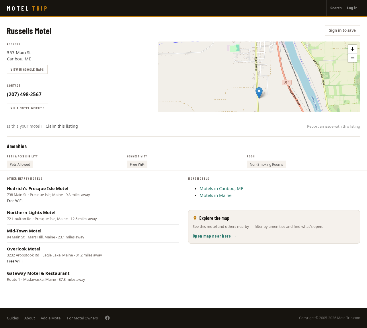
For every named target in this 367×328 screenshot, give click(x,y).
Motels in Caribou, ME (221, 188)
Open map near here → (215, 235)
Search (336, 7)
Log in (352, 7)
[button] (259, 93)
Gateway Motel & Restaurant (38, 273)
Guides (13, 318)
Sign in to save (342, 30)
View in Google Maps (27, 69)
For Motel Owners (82, 318)
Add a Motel (51, 318)
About (29, 318)
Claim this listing (62, 126)
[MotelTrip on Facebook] (107, 318)
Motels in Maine (215, 195)
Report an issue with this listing (333, 126)
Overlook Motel (23, 249)
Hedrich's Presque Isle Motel (38, 188)
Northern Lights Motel (31, 212)
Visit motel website (27, 108)
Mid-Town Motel (24, 231)
